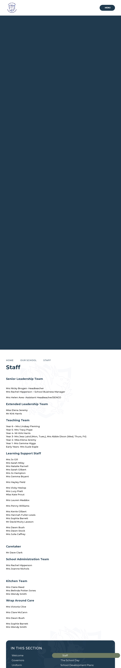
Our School (28, 360)
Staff (47, 360)
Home (9, 360)
